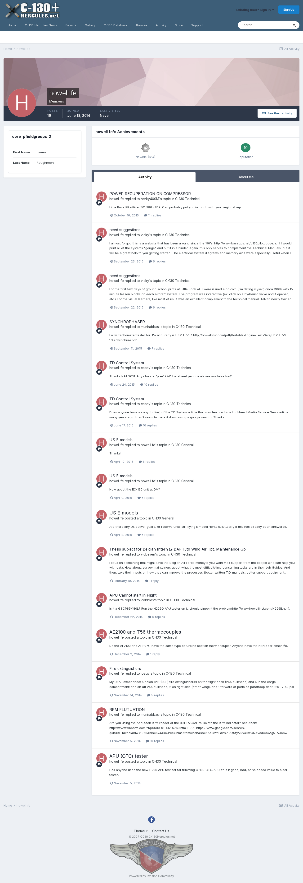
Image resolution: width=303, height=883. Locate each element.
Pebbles (147, 600)
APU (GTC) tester (128, 756)
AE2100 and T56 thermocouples (145, 632)
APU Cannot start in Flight (132, 595)
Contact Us (160, 831)
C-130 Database (116, 25)
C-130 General (182, 445)
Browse (141, 25)
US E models (121, 439)
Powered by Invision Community (151, 876)
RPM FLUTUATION (127, 709)
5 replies (158, 617)
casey (145, 368)
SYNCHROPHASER (127, 321)
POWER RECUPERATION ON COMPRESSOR (150, 193)
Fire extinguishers (125, 668)
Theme (140, 831)
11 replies (154, 215)
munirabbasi (150, 327)
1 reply (153, 581)
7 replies (157, 348)
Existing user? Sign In (254, 10)
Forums (71, 25)
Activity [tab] (145, 177)
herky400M (150, 199)
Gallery (90, 25)
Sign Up (288, 9)
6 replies (159, 261)
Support (197, 25)
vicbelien (148, 554)
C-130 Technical (187, 199)
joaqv (145, 673)
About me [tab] (246, 177)
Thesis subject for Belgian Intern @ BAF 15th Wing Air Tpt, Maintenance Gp (177, 549)
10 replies (150, 384)
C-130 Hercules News (41, 25)
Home (12, 25)
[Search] (294, 25)
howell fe (116, 199)
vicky (145, 235)
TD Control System (126, 362)
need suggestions (124, 229)
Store (179, 25)
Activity (161, 25)
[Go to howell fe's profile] (101, 197)
